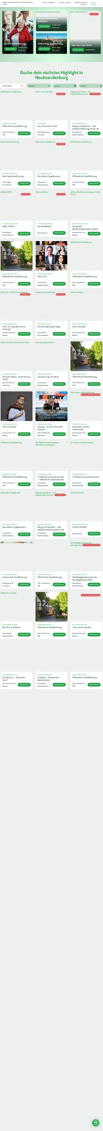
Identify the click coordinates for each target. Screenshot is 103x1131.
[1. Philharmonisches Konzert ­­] (86, 456)
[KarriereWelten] (51, 206)
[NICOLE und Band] (16, 606)
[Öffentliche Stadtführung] (16, 105)
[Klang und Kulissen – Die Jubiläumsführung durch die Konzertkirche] (86, 105)
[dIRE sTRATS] (16, 206)
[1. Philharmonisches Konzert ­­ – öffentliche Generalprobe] (51, 456)
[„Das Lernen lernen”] (86, 606)
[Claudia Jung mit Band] (51, 356)
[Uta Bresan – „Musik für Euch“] (16, 657)
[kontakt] (95, 1123)
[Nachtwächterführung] (17, 32)
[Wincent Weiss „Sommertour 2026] (16, 356)
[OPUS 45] (51, 256)
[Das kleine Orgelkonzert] (51, 155)
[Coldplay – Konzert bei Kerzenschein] (51, 657)
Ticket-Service (94, 3)
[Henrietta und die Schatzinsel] (86, 406)
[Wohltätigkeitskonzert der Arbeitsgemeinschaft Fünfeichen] (86, 556)
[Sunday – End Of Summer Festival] (51, 406)
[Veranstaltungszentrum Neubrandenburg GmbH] (18, 3)
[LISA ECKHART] (86, 506)
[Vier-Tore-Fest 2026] (85, 32)
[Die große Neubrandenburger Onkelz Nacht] (86, 206)
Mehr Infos (10, 49)
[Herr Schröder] (86, 306)
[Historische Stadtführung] (16, 556)
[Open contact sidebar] (95, 1123)
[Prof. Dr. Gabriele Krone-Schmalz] (16, 306)
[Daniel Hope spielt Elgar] (51, 306)
